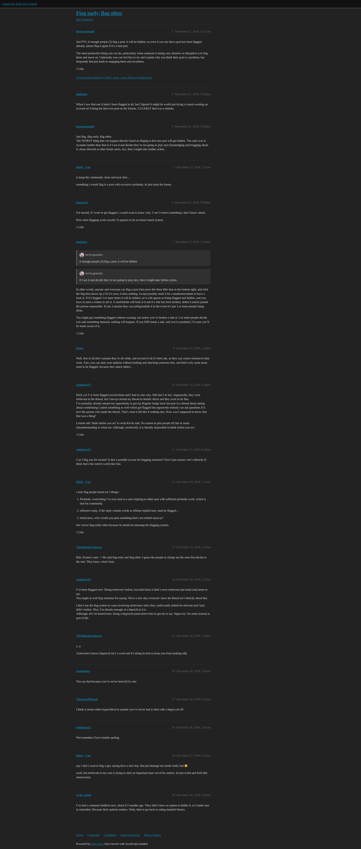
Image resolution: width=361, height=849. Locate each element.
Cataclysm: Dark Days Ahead (19, 3)
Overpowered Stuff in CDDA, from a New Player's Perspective (114, 77)
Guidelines (110, 835)
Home (79, 835)
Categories (93, 835)
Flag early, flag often (99, 13)
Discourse (97, 843)
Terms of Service (130, 835)
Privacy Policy (152, 835)
